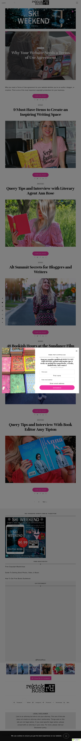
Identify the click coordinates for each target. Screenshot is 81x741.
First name (57, 376)
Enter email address (57, 383)
